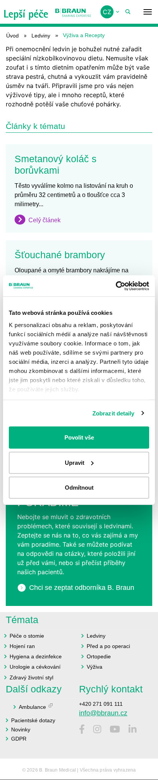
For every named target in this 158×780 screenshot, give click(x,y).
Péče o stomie (27, 636)
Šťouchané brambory (60, 254)
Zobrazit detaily (113, 413)
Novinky (20, 729)
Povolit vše (79, 437)
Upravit (74, 462)
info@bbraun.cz (103, 713)
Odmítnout (79, 487)
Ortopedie (99, 656)
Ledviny (40, 36)
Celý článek (44, 220)
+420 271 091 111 (101, 704)
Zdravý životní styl (31, 677)
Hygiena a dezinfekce (36, 656)
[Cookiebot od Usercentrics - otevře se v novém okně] (115, 286)
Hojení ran (22, 646)
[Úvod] (26, 12)
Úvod (12, 36)
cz (107, 12)
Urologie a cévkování (35, 667)
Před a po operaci (108, 646)
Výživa (94, 667)
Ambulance (32, 707)
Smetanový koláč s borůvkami (56, 164)
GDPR (18, 739)
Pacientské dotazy (33, 720)
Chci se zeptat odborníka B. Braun (81, 587)
